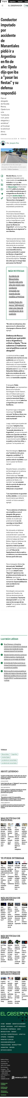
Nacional (9, 1026)
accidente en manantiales (9, 760)
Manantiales (12, 187)
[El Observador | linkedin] (22, 1017)
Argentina (14, 754)
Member (8, 1024)
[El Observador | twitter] (16, 1014)
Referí (3, 1026)
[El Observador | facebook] (19, 1014)
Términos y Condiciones (4, 1091)
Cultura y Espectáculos (9, 1034)
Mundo (13, 1031)
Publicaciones (6, 1045)
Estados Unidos (6, 1050)
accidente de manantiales (9, 763)
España (12, 1047)
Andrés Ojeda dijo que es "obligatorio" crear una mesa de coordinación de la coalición (14, 784)
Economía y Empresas (8, 1029)
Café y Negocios (20, 1026)
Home (3, 1024)
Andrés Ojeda (17, 196)
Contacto (3, 1095)
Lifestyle (22, 1034)
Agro (19, 1029)
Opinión (3, 1037)
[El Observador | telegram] (22, 1021)
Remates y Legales (7, 1039)
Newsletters (16, 1045)
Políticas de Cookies (4, 1083)
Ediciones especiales (8, 1042)
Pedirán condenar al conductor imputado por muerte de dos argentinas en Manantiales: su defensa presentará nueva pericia (13, 791)
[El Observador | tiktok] (19, 1017)
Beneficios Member (18, 1024)
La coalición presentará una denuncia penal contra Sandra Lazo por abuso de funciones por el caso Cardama (13, 806)
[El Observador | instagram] (23, 1014)
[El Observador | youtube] (26, 1014)
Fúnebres (10, 1037)
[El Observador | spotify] (26, 1017)
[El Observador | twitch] (26, 1021)
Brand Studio (5, 1031)
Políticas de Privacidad (4, 1087)
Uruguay (4, 1)
